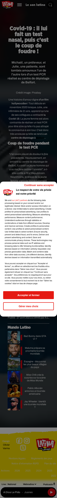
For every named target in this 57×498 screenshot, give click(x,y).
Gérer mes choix (28, 306)
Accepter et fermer (28, 295)
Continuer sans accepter (39, 185)
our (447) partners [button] (19, 200)
